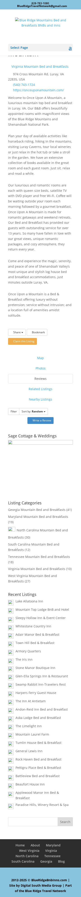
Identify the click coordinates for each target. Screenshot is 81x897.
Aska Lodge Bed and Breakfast (38, 718)
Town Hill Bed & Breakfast (35, 643)
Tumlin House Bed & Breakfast (38, 742)
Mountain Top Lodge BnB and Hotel (42, 609)
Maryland (53, 845)
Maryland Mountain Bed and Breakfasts (38, 516)
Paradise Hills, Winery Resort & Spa (42, 805)
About (35, 845)
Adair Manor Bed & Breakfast (37, 634)
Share (17, 332)
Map (40, 358)
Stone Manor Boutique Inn (35, 668)
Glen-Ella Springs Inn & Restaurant (42, 676)
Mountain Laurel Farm (32, 734)
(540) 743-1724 (24, 85)
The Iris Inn (24, 659)
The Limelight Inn (29, 726)
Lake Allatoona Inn (29, 601)
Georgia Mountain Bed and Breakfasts (36, 510)
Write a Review (41, 420)
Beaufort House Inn (30, 784)
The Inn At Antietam (31, 701)
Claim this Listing (23, 341)
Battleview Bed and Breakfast (38, 776)
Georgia (46, 861)
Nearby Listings (40, 399)
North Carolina (27, 856)
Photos (41, 368)
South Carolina (22, 861)
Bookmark (38, 332)
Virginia (51, 850)
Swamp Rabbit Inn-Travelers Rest (41, 684)
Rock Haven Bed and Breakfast (38, 759)
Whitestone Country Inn (33, 626)
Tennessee (52, 856)
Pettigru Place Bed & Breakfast (38, 767)
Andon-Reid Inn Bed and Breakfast (42, 709)
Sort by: (32, 411)
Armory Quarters (28, 651)
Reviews (40, 378)
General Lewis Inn (29, 751)
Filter (14, 411)
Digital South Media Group (41, 885)
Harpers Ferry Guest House (36, 693)
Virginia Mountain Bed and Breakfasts (40, 66)
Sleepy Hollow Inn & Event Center (41, 618)
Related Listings (40, 389)
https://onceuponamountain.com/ (38, 90)
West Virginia (29, 850)
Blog (61, 861)
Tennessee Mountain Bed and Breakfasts (39, 557)
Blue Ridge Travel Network (45, 891)
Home (20, 845)
